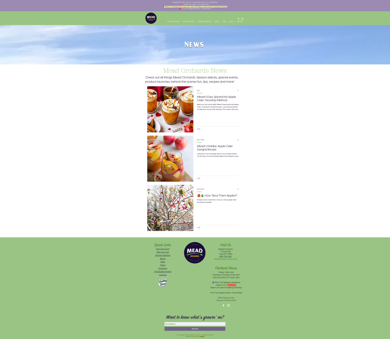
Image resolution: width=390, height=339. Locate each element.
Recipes (199, 93)
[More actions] (239, 90)
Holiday (199, 191)
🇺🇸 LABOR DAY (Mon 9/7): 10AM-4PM (195, 4)
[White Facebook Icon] (238, 19)
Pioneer (202, 336)
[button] (172, 21)
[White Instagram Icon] (242, 19)
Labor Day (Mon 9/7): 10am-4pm (226, 277)
